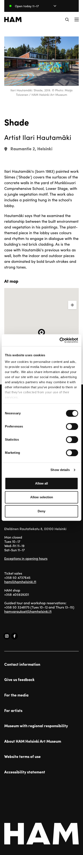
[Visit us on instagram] (6, 636)
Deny (41, 511)
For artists (13, 710)
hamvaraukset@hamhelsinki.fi (28, 611)
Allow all (41, 483)
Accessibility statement (24, 772)
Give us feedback (19, 679)
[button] (67, 19)
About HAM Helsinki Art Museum (32, 741)
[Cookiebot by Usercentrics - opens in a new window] (59, 340)
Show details (60, 470)
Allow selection (41, 497)
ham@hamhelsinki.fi (20, 581)
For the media (16, 695)
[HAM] (12, 19)
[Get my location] (72, 305)
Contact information (22, 664)
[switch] (72, 426)
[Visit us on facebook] (14, 636)
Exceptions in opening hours (25, 558)
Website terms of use (22, 756)
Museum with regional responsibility (36, 725)
